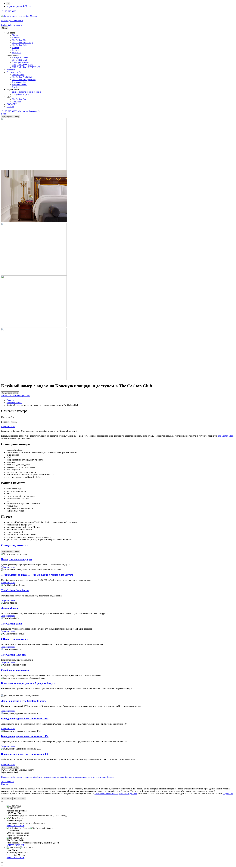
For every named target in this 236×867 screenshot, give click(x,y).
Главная (10, 400)
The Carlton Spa (19, 99)
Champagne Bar (19, 82)
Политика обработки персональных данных (43, 777)
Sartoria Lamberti (19, 84)
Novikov (16, 87)
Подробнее (228, 793)
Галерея (15, 47)
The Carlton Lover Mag (22, 42)
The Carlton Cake (19, 45)
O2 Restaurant (18, 74)
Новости (16, 38)
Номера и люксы (20, 57)
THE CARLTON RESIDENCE (26, 67)
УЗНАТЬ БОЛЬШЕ (15, 825)
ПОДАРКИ (12, 104)
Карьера (16, 50)
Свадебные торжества (22, 94)
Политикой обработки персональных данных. (116, 793)
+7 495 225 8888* (9, 111)
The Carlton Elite (19, 40)
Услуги (15, 35)
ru (8, 4)
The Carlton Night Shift (22, 77)
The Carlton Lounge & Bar (24, 79)
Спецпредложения (20, 62)
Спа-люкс (16, 102)
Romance (11, 70)
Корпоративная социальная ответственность (85, 777)
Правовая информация (11, 777)
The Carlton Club (19, 60)
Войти (4, 25)
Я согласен (6, 799)
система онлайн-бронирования (15, 395)
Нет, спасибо (19, 799)
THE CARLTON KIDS (22, 65)
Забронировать (8, 426)
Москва (10, 106)
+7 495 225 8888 (8, 11)
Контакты (16, 52)
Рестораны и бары (15, 72)
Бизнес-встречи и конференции (26, 92)
